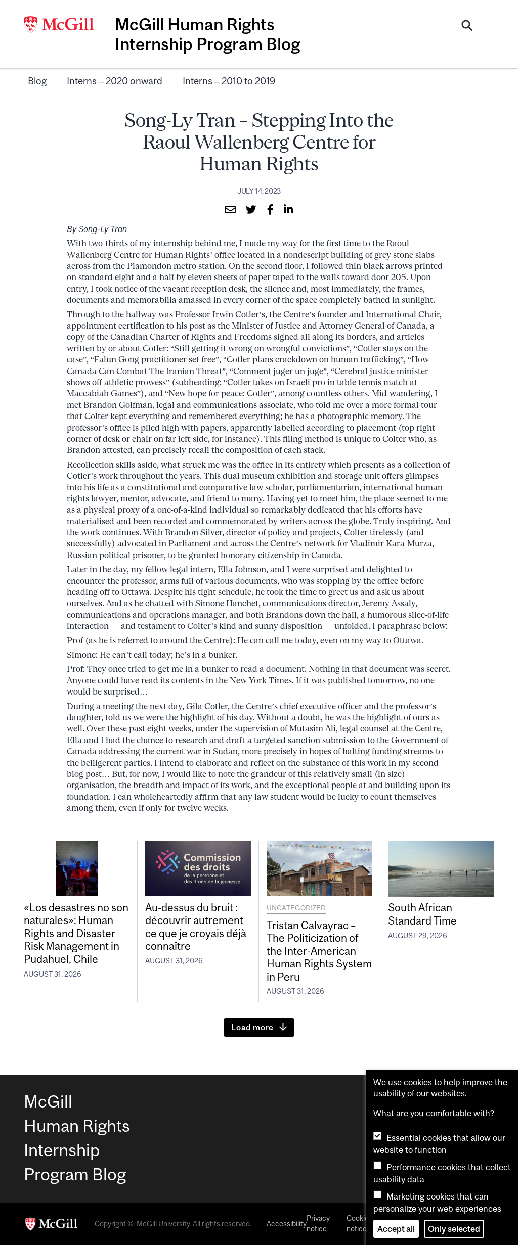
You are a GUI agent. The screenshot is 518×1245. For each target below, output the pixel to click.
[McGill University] (64, 24)
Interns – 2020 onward (114, 80)
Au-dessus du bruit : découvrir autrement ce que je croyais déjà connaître (195, 926)
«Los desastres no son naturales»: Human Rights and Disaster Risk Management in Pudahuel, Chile (76, 933)
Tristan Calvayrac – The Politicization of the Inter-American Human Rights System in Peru (319, 951)
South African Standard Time (422, 913)
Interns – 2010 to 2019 (229, 80)
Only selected (454, 1229)
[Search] (467, 27)
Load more (252, 1027)
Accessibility (287, 1224)
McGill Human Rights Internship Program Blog (207, 34)
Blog (37, 80)
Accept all (396, 1229)
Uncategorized (296, 908)
